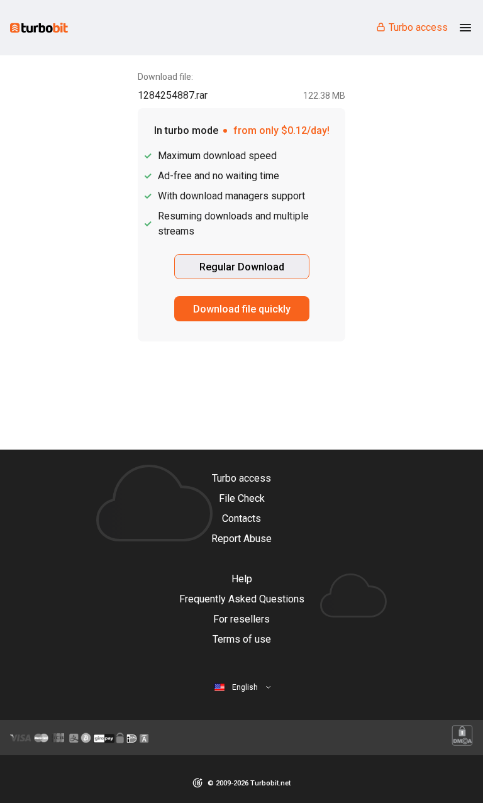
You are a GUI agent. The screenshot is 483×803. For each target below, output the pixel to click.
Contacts (241, 518)
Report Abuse (241, 539)
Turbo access (418, 27)
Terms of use (242, 639)
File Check (242, 498)
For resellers (241, 619)
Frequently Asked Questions (241, 599)
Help (241, 579)
